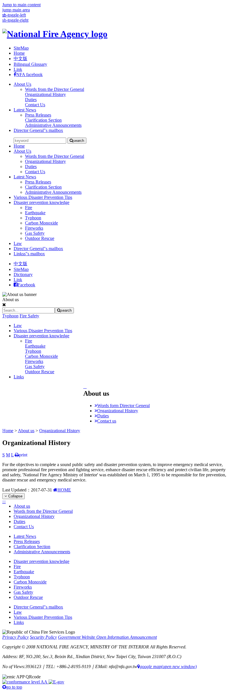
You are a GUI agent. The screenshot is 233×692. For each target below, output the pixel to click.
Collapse (14, 496)
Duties (31, 166)
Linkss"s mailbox (29, 253)
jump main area (16, 9)
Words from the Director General (54, 156)
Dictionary (23, 274)
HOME (64, 489)
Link (18, 69)
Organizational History (45, 161)
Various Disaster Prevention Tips (43, 197)
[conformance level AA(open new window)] (25, 681)
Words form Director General (123, 405)
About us (26, 430)
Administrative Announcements (53, 192)
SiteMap (21, 48)
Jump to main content (21, 4)
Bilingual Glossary (30, 64)
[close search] (4, 304)
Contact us (106, 421)
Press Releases (38, 181)
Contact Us (35, 171)
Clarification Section (43, 187)
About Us (22, 84)
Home (19, 53)
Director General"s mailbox (38, 130)
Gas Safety (35, 233)
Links (19, 376)
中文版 (20, 58)
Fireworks (34, 228)
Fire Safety (29, 315)
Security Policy (43, 637)
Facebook (26, 284)
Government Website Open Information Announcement (107, 637)
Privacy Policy (15, 637)
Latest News (25, 109)
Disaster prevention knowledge (41, 202)
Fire (28, 207)
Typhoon (33, 217)
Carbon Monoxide (41, 223)
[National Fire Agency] (54, 34)
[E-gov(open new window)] (56, 681)
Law (18, 243)
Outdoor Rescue (39, 238)
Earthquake (35, 212)
